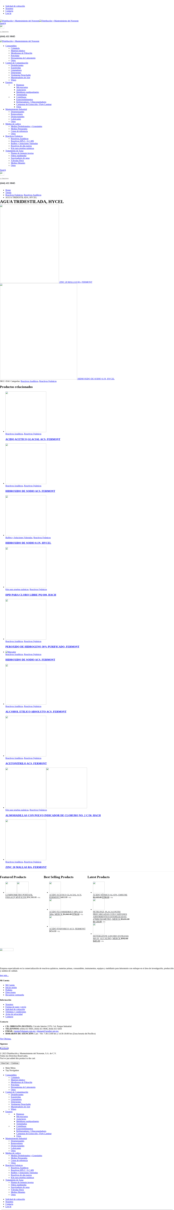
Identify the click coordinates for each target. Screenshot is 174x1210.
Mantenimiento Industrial (16, 109)
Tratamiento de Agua (14, 151)
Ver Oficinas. (5, 1039)
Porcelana (15, 55)
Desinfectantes (17, 65)
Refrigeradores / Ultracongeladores (31, 102)
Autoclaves (21, 90)
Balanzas (20, 85)
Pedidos (8, 990)
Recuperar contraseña (14, 995)
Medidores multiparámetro (27, 92)
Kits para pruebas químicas (22, 148)
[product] (89, 412)
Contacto (9, 11)
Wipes (13, 80)
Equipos (9, 82)
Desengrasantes (17, 112)
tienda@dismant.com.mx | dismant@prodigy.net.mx (36, 1031)
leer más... (4, 975)
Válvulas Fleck (17, 160)
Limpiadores (16, 70)
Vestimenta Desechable (21, 75)
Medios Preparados (19, 129)
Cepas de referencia (19, 131)
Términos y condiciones (15, 1012)
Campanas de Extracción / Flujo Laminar (34, 104)
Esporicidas (16, 68)
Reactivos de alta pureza (21, 146)
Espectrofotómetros (24, 99)
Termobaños (21, 94)
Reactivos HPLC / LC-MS (22, 141)
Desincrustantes (17, 116)
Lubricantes (16, 119)
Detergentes (16, 72)
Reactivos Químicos (14, 136)
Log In (8, 13)
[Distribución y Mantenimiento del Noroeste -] (39, 21)
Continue (14, 1063)
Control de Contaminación (16, 63)
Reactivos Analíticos (19, 138)
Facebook (4, 1048)
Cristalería (15, 48)
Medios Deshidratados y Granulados (26, 126)
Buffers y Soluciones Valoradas (24, 143)
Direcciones (10, 992)
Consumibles (11, 46)
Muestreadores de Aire (20, 77)
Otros (13, 60)
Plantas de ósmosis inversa (22, 153)
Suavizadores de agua (20, 158)
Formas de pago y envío (15, 1007)
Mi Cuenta (10, 985)
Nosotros (9, 8)
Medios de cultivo (13, 124)
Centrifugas (21, 97)
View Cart (5, 1063)
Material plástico (18, 51)
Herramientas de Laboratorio (23, 58)
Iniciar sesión (11, 987)
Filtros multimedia (18, 155)
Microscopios (22, 87)
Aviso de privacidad (14, 1014)
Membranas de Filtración (21, 53)
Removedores (17, 114)
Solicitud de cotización (15, 6)
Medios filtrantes (18, 163)
